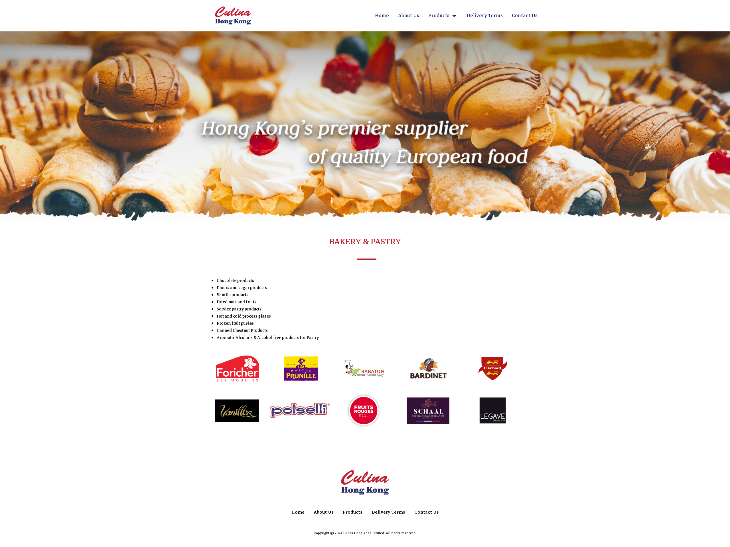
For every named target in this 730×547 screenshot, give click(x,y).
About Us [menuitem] (408, 15)
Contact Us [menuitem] (525, 15)
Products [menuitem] (438, 15)
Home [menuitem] (382, 15)
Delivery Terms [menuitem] (485, 15)
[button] (454, 16)
